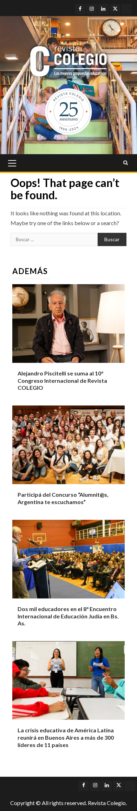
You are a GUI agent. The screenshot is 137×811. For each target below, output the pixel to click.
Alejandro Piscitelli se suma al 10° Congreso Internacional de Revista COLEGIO (62, 380)
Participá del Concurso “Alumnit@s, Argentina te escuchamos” (63, 498)
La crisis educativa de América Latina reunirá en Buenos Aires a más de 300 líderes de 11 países (66, 737)
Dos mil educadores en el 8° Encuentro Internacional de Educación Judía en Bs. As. (68, 616)
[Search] (125, 163)
